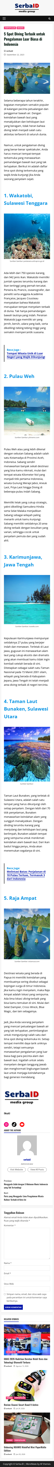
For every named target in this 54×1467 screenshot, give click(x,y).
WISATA (20, 28)
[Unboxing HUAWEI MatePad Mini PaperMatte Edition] (27, 1428)
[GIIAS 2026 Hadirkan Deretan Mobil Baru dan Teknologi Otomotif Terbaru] (27, 1339)
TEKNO (9, 1398)
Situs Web (9, 1283)
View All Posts (37, 1169)
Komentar (10, 1225)
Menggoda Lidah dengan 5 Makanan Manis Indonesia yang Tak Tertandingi (26, 1184)
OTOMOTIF (11, 1352)
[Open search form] (49, 18)
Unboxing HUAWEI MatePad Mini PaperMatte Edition (25, 1448)
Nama (8, 1263)
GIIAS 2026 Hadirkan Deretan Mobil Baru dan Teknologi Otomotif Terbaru (25, 1360)
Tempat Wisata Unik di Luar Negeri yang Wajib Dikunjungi (26, 355)
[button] (4, 18)
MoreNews (31, 1464)
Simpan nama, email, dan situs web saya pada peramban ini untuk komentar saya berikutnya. (27, 1297)
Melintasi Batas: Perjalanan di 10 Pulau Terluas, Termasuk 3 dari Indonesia (26, 875)
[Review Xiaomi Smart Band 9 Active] (27, 1385)
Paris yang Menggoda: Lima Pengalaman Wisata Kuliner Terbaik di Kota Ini (24, 1196)
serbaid (9, 51)
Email (7, 1273)
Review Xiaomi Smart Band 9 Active (21, 1404)
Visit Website (16, 1169)
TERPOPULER (10, 28)
